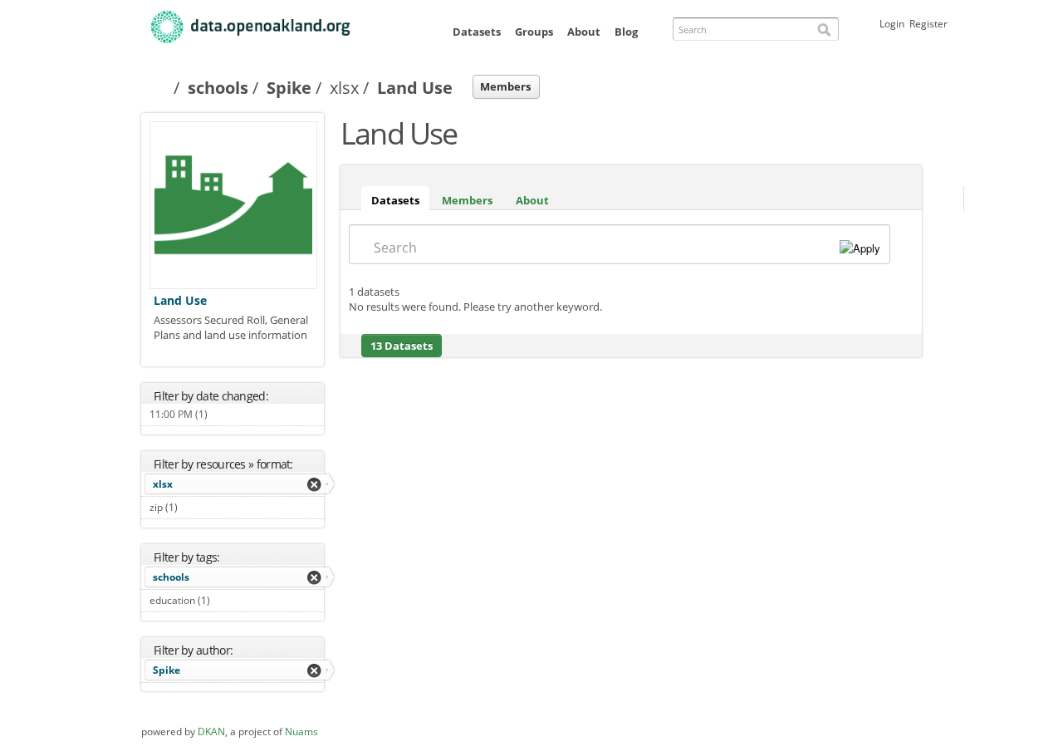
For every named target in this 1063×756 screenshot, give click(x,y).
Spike (289, 87)
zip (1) (196, 507)
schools (218, 87)
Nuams (301, 731)
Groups (534, 31)
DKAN (211, 731)
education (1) (228, 600)
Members (505, 86)
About (583, 31)
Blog (626, 31)
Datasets (477, 31)
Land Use (180, 300)
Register (928, 24)
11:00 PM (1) (226, 414)
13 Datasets (401, 345)
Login (891, 24)
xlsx (163, 484)
